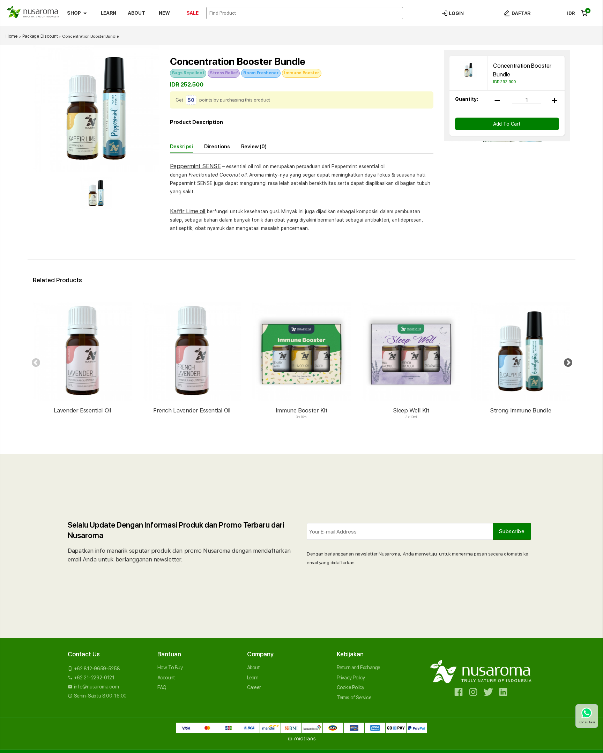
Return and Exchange (358, 667)
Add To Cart (507, 124)
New (164, 13)
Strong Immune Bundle (520, 410)
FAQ (161, 687)
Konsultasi (587, 722)
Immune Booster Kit (301, 410)
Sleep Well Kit (411, 410)
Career (254, 687)
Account (166, 677)
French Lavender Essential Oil (192, 410)
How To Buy (170, 667)
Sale (192, 13)
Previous (34, 361)
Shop (78, 13)
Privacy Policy (351, 677)
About (136, 13)
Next (566, 361)
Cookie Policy (351, 687)
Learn (108, 13)
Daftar (520, 13)
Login (456, 13)
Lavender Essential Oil (82, 410)
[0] (584, 13)
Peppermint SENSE (195, 166)
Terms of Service (354, 697)
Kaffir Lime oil (188, 211)
